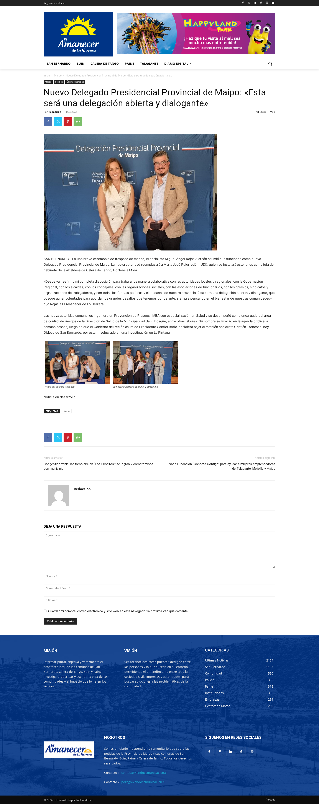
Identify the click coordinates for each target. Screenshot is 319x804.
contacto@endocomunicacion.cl (144, 773)
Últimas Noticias (75, 81)
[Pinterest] (68, 121)
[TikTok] (260, 3)
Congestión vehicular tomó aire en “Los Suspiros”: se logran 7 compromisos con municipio (98, 466)
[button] (270, 63)
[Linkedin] (254, 3)
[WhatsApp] (78, 121)
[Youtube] (272, 3)
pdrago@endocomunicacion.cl (143, 782)
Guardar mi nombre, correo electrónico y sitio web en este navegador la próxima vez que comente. (118, 611)
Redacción (55, 111)
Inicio (47, 75)
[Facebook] (242, 3)
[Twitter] (58, 121)
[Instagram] (248, 3)
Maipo (58, 75)
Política (59, 81)
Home (66, 411)
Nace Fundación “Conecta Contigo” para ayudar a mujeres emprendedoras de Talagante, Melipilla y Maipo (222, 466)
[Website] (266, 3)
